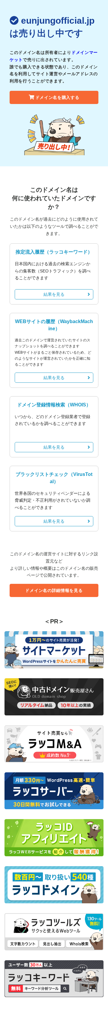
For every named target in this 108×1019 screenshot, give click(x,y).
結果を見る (54, 294)
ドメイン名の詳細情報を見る (53, 590)
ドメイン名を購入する (57, 97)
